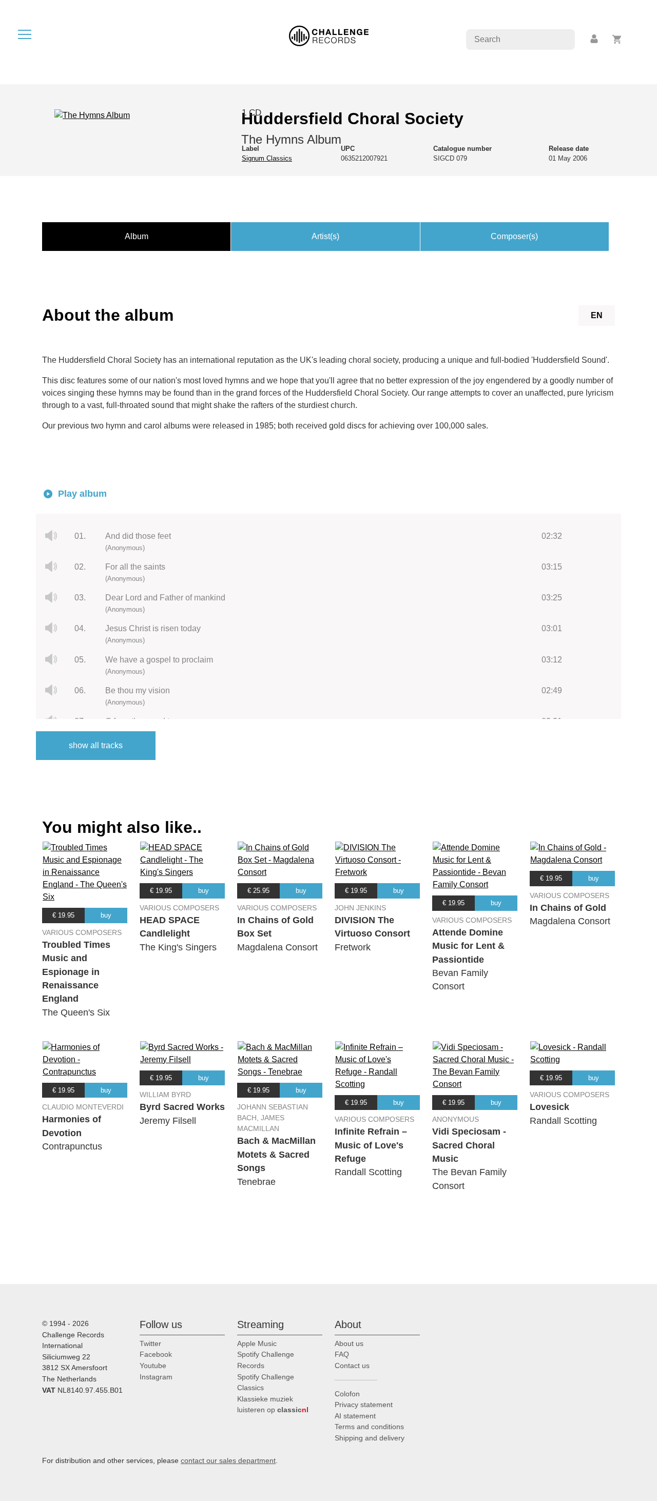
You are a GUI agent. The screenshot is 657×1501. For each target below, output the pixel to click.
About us (349, 1343)
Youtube (153, 1365)
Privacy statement (364, 1404)
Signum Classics (267, 158)
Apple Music (257, 1343)
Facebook (156, 1354)
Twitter (150, 1343)
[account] (595, 39)
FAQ (342, 1354)
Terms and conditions (369, 1426)
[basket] (617, 39)
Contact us (352, 1365)
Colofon (347, 1394)
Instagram (156, 1377)
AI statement (355, 1416)
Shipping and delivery (369, 1438)
